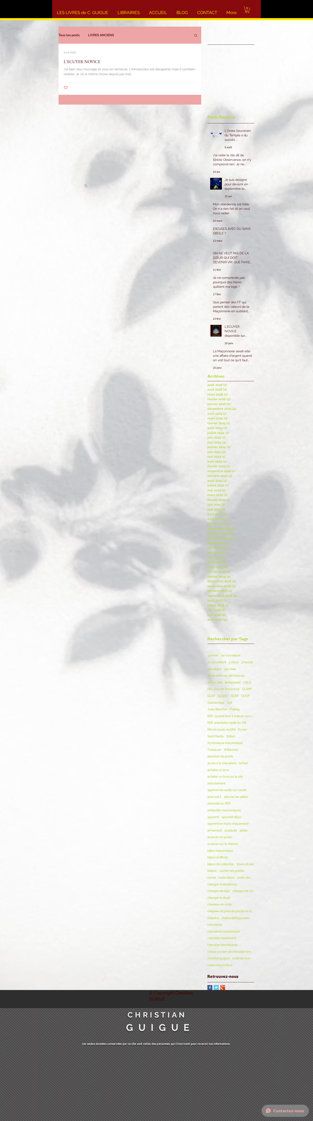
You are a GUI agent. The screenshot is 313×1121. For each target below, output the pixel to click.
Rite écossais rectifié (221, 729)
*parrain (212, 655)
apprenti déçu (231, 817)
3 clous (234, 662)
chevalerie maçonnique (223, 931)
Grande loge (215, 702)
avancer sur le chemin (222, 844)
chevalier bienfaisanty (222, 945)
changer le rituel (218, 897)
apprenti (213, 817)
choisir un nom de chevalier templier (230, 951)
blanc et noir (245, 864)
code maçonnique (220, 965)
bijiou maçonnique (220, 850)
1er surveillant (230, 655)
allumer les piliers (236, 797)
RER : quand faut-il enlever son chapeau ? (230, 716)
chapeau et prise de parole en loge (230, 911)
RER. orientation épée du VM (226, 722)
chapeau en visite (219, 904)
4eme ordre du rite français (226, 675)
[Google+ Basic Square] (222, 987)
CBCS (247, 682)
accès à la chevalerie (221, 763)
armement (214, 830)
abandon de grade (220, 756)
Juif (229, 702)
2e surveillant (216, 662)
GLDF (211, 696)
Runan (242, 729)
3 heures (247, 662)
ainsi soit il (214, 797)
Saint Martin (215, 736)
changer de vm (243, 891)
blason (212, 870)
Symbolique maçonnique (225, 743)
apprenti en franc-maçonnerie (228, 823)
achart (243, 763)
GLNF (235, 696)
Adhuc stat (215, 682)
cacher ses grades (232, 870)
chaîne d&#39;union (235, 918)
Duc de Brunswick (227, 689)
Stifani (230, 736)
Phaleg (235, 709)
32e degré (214, 669)
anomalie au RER (219, 803)
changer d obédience (222, 884)
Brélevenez (233, 682)
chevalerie (214, 924)
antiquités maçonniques (224, 810)
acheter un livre (218, 770)
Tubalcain (214, 749)
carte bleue (226, 877)
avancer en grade (219, 837)
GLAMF (247, 689)
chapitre (213, 918)
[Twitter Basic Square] (216, 987)
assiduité (230, 830)
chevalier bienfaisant (221, 938)
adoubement (216, 783)
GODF (245, 696)
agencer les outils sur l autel (226, 790)
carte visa (243, 877)
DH (209, 689)
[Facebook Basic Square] (209, 987)
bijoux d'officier (217, 857)
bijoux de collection (220, 864)
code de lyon (241, 958)
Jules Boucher (217, 709)
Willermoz (231, 749)
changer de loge (218, 891)
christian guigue (218, 958)
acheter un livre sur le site (225, 776)
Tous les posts (69, 35)
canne (211, 877)
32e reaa (230, 669)
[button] (247, 10)
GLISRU (223, 696)
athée (243, 830)
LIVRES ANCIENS (101, 35)
